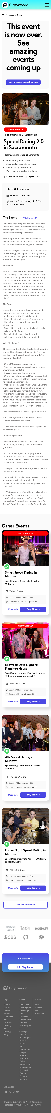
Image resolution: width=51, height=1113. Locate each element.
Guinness (8, 1016)
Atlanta (23, 1079)
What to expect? (30, 218)
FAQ (6, 1028)
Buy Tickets (33, 609)
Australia (39, 1013)
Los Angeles (25, 1007)
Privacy (7, 1025)
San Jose (23, 1022)
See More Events (25, 905)
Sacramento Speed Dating (23, 82)
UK (36, 1010)
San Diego (24, 1010)
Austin (22, 1055)
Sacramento (25, 1019)
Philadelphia (25, 1037)
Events (7, 1007)
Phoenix (23, 1076)
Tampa (22, 1052)
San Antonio (25, 1064)
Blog (6, 1034)
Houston (23, 1058)
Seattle (22, 1034)
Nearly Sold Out (15, 129)
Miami (22, 1043)
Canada (38, 1007)
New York (24, 1004)
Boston (22, 1040)
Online (7, 1010)
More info (13, 609)
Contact (8, 1022)
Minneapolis (25, 1067)
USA (37, 1004)
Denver (23, 1073)
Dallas (22, 1061)
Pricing (7, 1031)
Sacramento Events (15, 15)
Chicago (23, 1031)
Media (7, 1013)
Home (7, 1004)
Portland (23, 1070)
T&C (6, 1019)
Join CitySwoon (25, 967)
